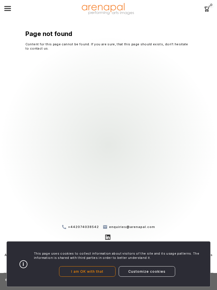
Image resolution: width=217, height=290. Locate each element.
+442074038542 (83, 227)
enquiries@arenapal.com (132, 227)
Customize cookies (147, 271)
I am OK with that (87, 271)
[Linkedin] (108, 238)
